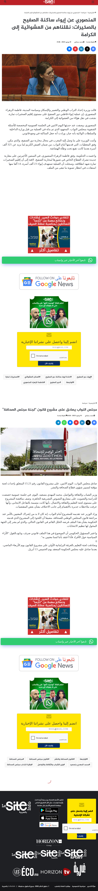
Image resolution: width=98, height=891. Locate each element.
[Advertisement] (49, 191)
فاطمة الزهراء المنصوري (33, 382)
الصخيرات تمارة (11, 377)
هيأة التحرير (91, 886)
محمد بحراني (78, 42)
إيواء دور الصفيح (84, 377)
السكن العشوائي (32, 377)
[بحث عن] (5, 3)
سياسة (83, 12)
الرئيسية (91, 12)
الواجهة (69, 382)
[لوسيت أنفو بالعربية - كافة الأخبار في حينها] (49, 2)
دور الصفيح (55, 382)
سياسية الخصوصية (78, 886)
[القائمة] (93, 3)
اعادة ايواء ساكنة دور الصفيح (58, 377)
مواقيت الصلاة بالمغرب (62, 886)
